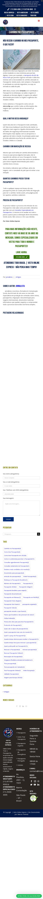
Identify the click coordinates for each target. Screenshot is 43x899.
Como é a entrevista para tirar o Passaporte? (19, 559)
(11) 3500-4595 (15, 9)
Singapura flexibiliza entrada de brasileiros (18, 660)
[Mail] (26, 706)
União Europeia (28, 670)
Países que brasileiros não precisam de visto (19, 615)
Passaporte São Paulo (12, 604)
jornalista (9, 277)
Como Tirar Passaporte (22, 738)
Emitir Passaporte (30, 576)
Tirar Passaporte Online (12, 670)
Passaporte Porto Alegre (12, 601)
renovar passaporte (29, 649)
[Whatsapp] (38, 781)
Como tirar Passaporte (12, 552)
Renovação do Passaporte (13, 656)
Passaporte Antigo (25, 587)
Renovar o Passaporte (12, 649)
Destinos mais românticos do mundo (17, 569)
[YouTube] (35, 785)
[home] (8, 729)
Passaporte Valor (10, 608)
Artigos (18, 277)
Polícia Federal (9, 618)
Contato (20, 765)
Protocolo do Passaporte (13, 625)
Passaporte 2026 (10, 587)
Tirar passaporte (10, 663)
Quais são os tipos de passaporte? (16, 629)
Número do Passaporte (12, 583)
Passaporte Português (22, 760)
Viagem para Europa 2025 (13, 677)
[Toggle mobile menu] (39, 21)
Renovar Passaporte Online (13, 653)
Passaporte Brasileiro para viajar (15, 590)
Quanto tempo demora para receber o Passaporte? (21, 639)
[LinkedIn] (23, 706)
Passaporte (28, 583)
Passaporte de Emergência (22, 752)
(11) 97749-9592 (27, 9)
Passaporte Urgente (22, 744)
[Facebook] (17, 706)
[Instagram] (20, 706)
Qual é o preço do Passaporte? (15, 636)
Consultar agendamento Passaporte (16, 562)
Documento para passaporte (14, 573)
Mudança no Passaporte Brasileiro (16, 580)
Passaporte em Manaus (12, 597)
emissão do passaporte (12, 576)
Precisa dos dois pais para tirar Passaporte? (19, 622)
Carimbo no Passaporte (12, 548)
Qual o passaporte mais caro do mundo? (18, 632)
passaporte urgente (29, 604)
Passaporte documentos (12, 594)
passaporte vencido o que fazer (15, 611)
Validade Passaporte (11, 674)
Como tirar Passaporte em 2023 (15, 555)
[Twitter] (31, 785)
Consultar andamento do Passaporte (16, 566)
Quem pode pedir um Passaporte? (16, 646)
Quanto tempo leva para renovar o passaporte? (20, 643)
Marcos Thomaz (23, 814)
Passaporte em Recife (31, 597)
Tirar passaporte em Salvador (14, 667)
